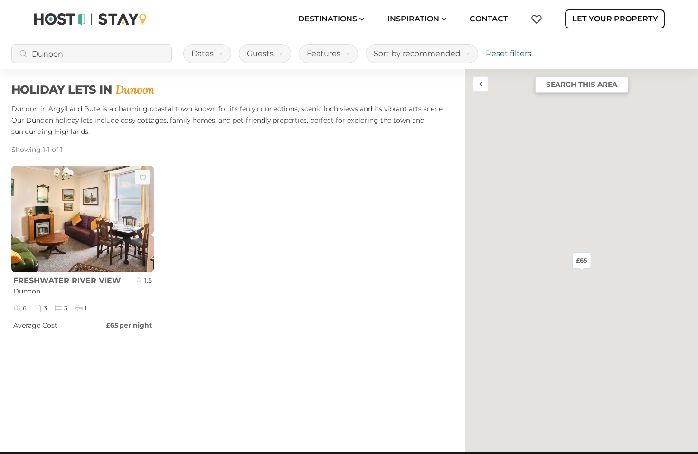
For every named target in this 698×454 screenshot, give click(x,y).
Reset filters (508, 53)
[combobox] (91, 53)
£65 (581, 260)
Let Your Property (615, 18)
